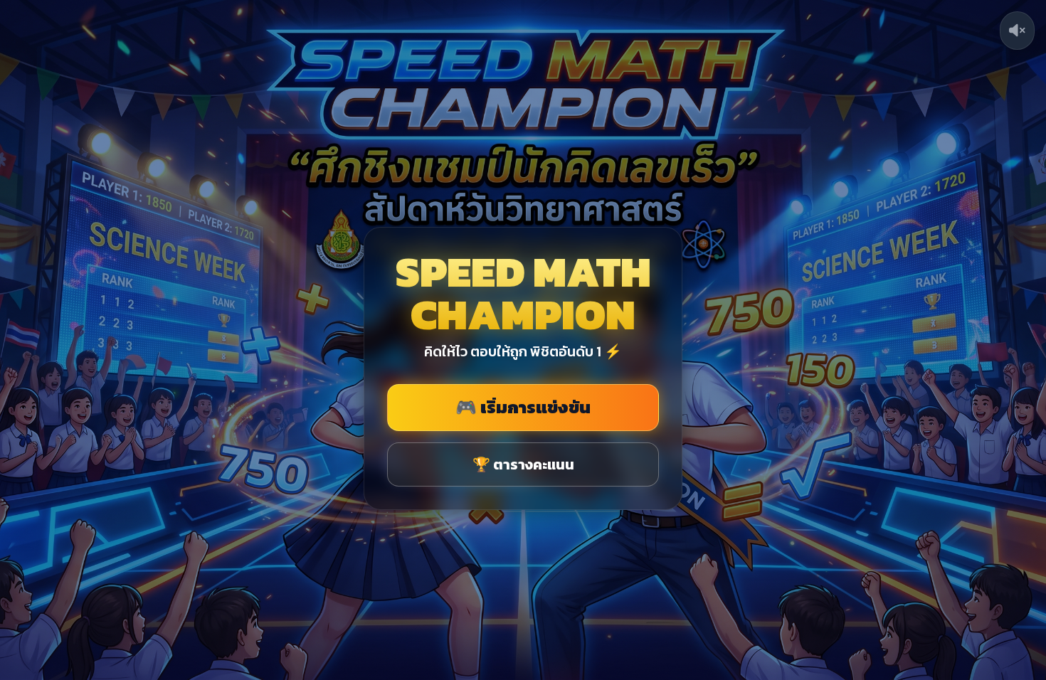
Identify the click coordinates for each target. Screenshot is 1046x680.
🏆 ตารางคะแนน (523, 464)
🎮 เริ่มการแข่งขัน (523, 407)
